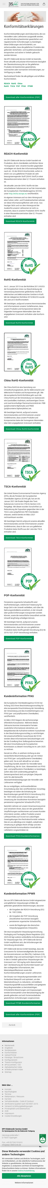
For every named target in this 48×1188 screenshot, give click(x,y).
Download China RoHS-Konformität (22, 429)
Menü (4, 4)
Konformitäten (11, 1053)
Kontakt (8, 1089)
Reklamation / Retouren (14, 1096)
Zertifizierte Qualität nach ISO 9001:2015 (21, 1104)
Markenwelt (9, 1045)
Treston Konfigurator (13, 1062)
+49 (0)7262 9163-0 (14, 1142)
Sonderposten (10, 1050)
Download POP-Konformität (19, 638)
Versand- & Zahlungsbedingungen (19, 1106)
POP (18, 86)
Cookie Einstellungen (13, 1116)
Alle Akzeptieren (24, 1176)
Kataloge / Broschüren (14, 1057)
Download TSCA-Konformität (19, 538)
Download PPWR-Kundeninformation (23, 1003)
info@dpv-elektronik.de (11, 1145)
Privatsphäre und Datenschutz (17, 1109)
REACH (7, 83)
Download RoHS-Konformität (19, 323)
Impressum (9, 1113)
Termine (8, 1094)
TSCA (12, 86)
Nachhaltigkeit (11, 1092)
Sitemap (8, 1072)
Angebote (9, 1048)
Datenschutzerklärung (26, 1171)
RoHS (13, 83)
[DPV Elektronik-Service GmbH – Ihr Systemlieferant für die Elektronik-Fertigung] (24, 4)
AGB (6, 1111)
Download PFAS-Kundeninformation (23, 836)
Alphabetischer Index (13, 1067)
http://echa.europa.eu (18, 194)
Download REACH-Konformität (20, 221)
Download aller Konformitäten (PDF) (23, 97)
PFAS (23, 86)
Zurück (12, 1025)
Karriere (8, 1099)
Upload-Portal (10, 1055)
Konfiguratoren (11, 1060)
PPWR (30, 86)
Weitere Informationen (24, 1183)
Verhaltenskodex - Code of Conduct (19, 1101)
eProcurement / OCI (13, 1065)
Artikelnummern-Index (14, 1069)
